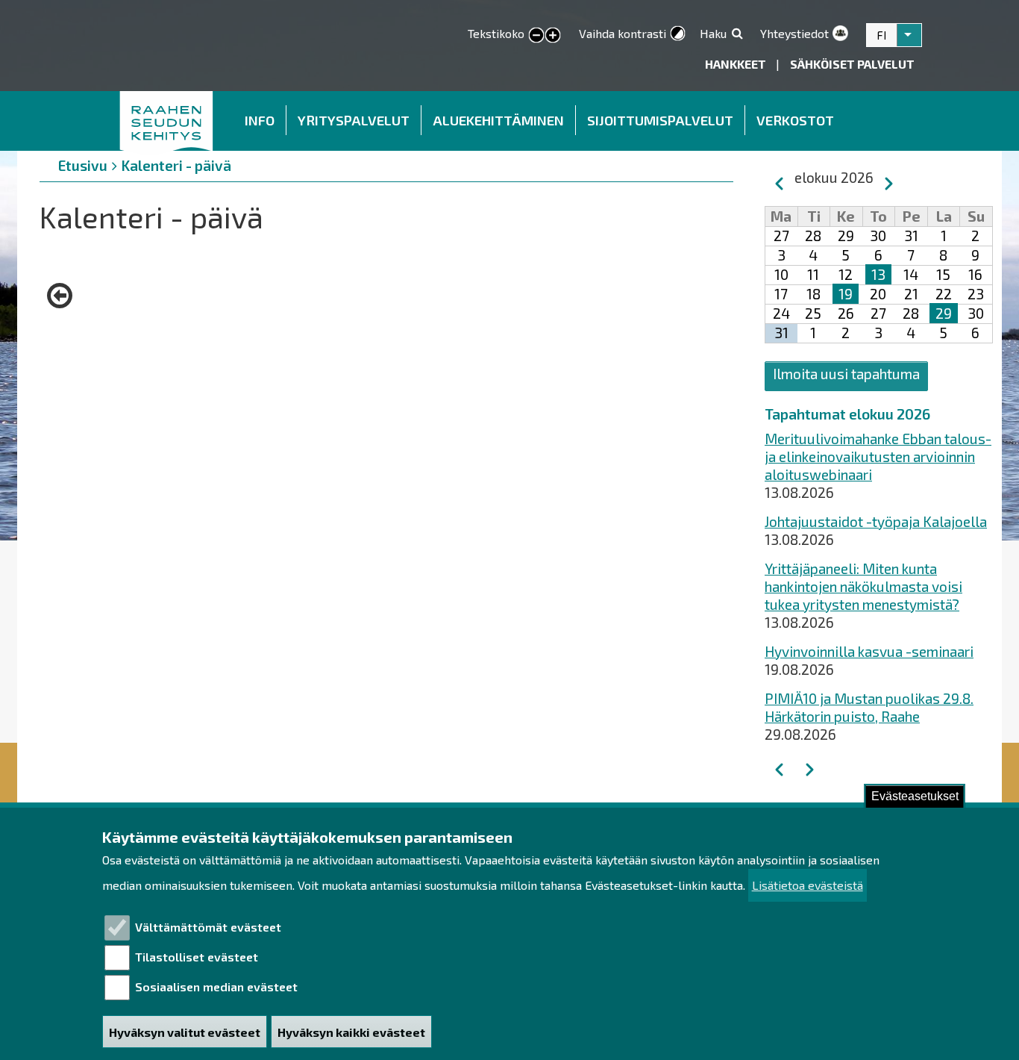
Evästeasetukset (915, 796)
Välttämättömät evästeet (208, 927)
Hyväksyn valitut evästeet (184, 1032)
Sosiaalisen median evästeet (216, 986)
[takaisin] (63, 296)
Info (260, 120)
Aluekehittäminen (498, 120)
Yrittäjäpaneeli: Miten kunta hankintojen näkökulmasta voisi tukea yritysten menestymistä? (863, 586)
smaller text (536, 36)
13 (878, 274)
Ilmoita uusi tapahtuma (846, 373)
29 (943, 313)
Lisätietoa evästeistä (807, 886)
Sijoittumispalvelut (660, 120)
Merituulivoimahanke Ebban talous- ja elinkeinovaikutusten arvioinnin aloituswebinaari (878, 456)
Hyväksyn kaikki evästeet (351, 1032)
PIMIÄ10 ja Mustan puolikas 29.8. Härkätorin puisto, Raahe (869, 707)
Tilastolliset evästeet (196, 957)
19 (845, 293)
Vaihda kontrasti (622, 33)
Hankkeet (736, 64)
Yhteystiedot (794, 33)
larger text (553, 36)
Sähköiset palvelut (852, 64)
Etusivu (167, 121)
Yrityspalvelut (354, 120)
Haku (713, 33)
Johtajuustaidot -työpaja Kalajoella (876, 521)
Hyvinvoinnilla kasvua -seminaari (869, 651)
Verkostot (795, 120)
